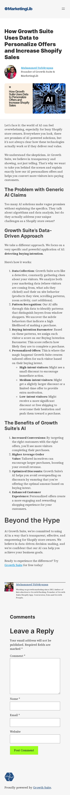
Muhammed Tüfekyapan (32, 584)
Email (15, 715)
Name (15, 699)
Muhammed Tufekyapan (37, 68)
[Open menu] (63, 8)
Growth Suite (13, 565)
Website (15, 732)
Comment (17, 656)
